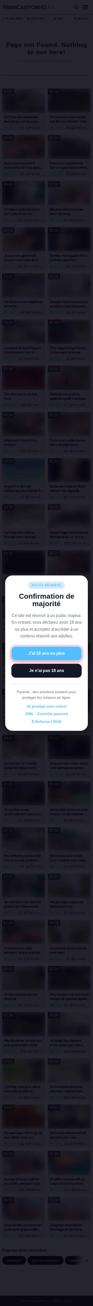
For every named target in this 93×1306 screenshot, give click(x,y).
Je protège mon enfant (47, 706)
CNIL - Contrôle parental (46, 714)
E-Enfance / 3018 (46, 721)
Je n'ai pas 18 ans (46, 670)
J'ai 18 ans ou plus (46, 653)
